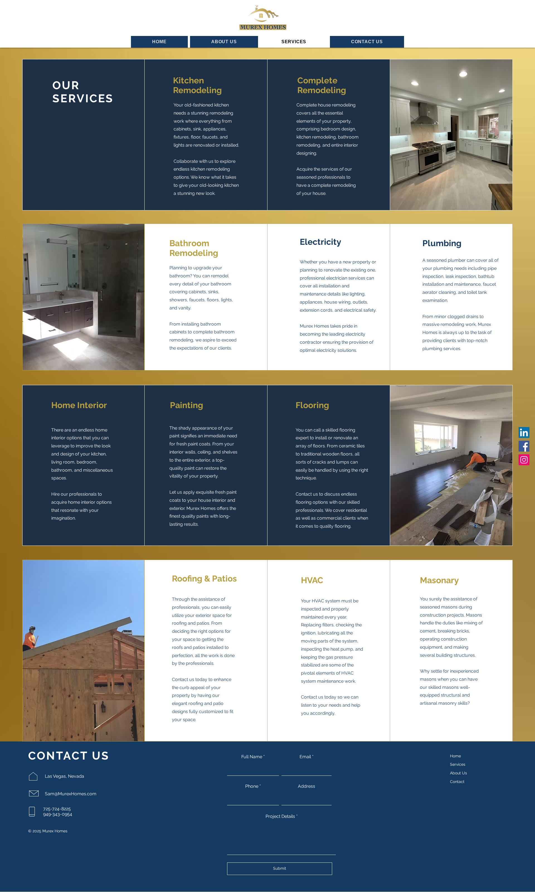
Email (305, 757)
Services (457, 764)
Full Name (251, 757)
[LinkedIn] (524, 432)
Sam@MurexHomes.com (70, 793)
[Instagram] (524, 459)
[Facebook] (524, 446)
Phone (251, 786)
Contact (457, 781)
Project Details (280, 816)
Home (455, 756)
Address (306, 786)
